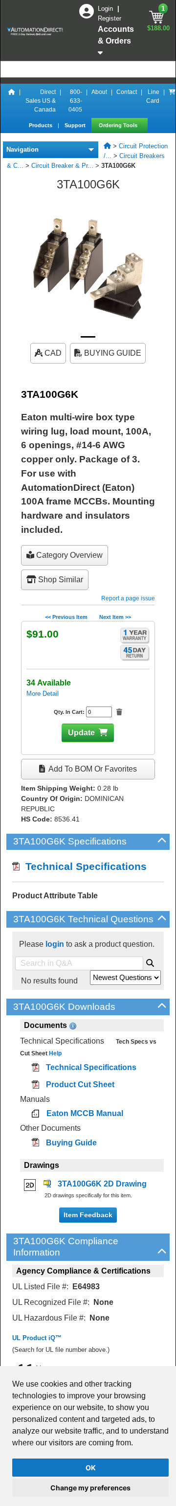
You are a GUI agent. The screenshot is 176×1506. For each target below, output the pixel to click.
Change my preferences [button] (90, 1487)
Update (81, 733)
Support (76, 125)
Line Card (152, 96)
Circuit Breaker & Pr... (62, 165)
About (99, 92)
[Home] (11, 101)
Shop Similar (59, 579)
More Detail (42, 693)
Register (109, 18)
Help (54, 1053)
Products (41, 125)
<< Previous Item (66, 617)
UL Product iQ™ (37, 1338)
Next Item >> (115, 617)
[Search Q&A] (150, 961)
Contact (126, 92)
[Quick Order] (172, 101)
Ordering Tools (119, 125)
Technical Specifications (83, 866)
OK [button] (91, 1467)
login (54, 944)
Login (106, 8)
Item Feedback (88, 1215)
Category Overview (68, 555)
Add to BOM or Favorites (92, 769)
